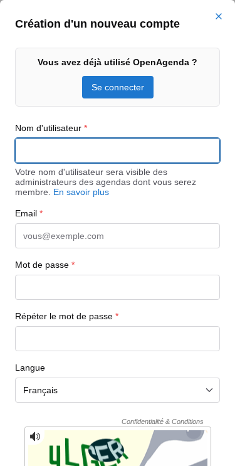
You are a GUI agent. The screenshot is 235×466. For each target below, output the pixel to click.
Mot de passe (45, 265)
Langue (30, 368)
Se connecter (117, 87)
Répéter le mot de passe (66, 316)
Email (29, 213)
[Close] (218, 16)
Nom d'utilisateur (51, 128)
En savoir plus (81, 192)
